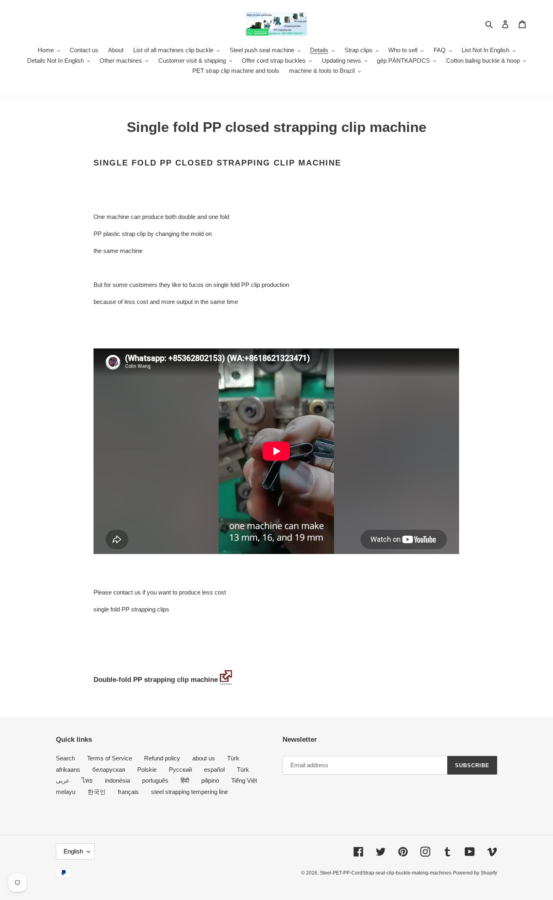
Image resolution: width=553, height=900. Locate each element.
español (214, 769)
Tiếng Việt (244, 780)
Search (65, 758)
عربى (63, 780)
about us (203, 758)
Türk (233, 758)
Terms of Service (109, 758)
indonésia (117, 780)
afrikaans (68, 769)
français (128, 791)
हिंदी (185, 780)
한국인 (96, 791)
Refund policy (162, 758)
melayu (65, 791)
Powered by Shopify (475, 873)
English (73, 851)
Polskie (147, 769)
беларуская (108, 769)
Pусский (180, 769)
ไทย (87, 780)
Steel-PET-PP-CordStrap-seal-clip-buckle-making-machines (385, 873)
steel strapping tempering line (189, 791)
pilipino (210, 780)
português (155, 780)
